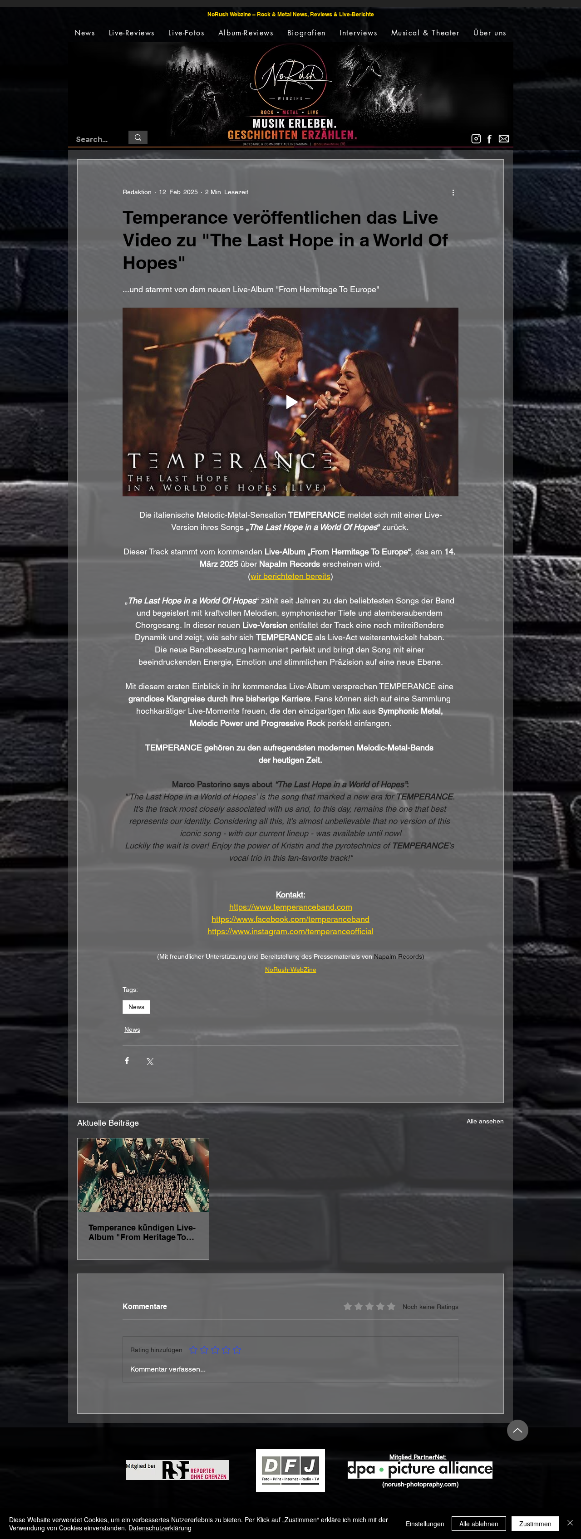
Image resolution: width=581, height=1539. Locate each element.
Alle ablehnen (478, 1523)
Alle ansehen (485, 1121)
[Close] (570, 1523)
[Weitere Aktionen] (453, 192)
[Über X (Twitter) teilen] (149, 1060)
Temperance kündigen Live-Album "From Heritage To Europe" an (142, 1232)
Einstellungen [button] (425, 1523)
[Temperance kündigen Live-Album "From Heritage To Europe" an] (143, 1175)
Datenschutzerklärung (160, 1527)
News (136, 1006)
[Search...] (138, 137)
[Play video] (290, 402)
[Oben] (517, 1430)
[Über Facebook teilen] (127, 1060)
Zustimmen (535, 1523)
